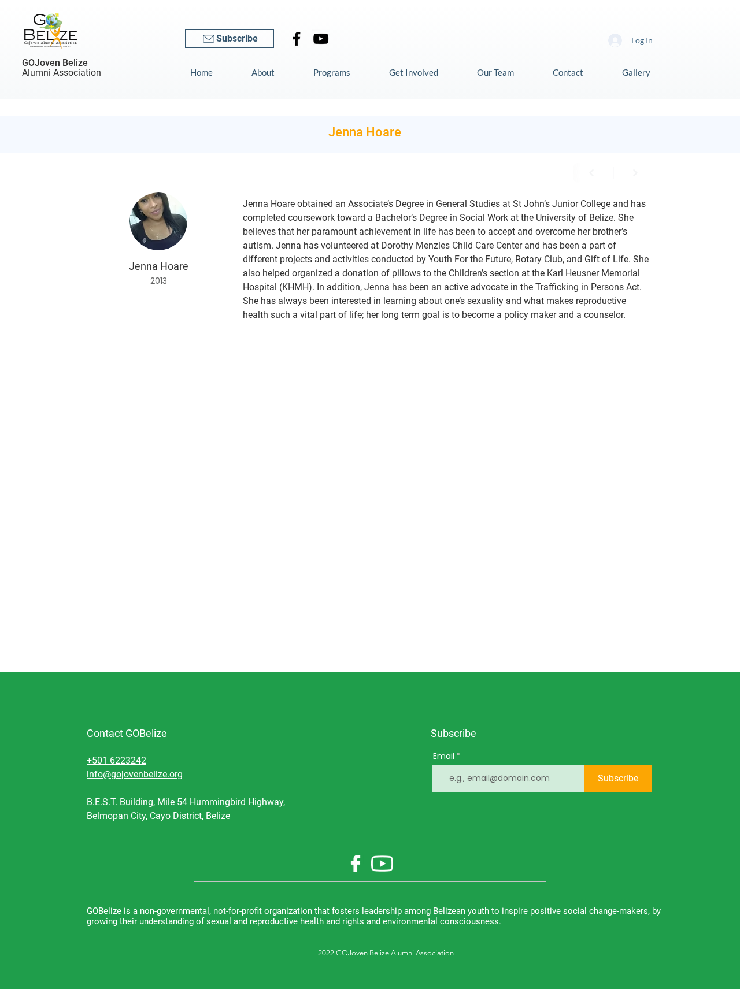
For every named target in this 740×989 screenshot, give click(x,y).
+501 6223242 (116, 760)
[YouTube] (321, 38)
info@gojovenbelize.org (135, 774)
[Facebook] (296, 38)
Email (443, 756)
